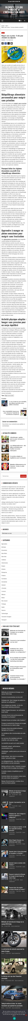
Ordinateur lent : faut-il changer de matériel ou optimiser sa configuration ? (5, 650)
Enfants (3, 569)
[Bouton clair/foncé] (20, 20)
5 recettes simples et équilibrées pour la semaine (5, 457)
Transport (3, 620)
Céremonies (4, 563)
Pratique (3, 604)
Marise (4, 40)
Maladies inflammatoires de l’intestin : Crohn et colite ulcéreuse (5, 466)
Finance (3, 575)
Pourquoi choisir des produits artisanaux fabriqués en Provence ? (17, 888)
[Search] (24, 20)
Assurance (4, 550)
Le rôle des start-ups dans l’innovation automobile (11, 977)
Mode (3, 597)
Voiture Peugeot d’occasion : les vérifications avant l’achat (5, 668)
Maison (3, 594)
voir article (4, 928)
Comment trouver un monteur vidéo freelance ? (13, 720)
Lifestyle (3, 588)
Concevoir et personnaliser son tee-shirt (5, 641)
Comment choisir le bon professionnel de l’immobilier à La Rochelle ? (5, 677)
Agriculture (4, 544)
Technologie (4, 613)
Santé (3, 32)
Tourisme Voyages (6, 616)
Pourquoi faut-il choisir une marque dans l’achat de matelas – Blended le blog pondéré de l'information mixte (13, 508)
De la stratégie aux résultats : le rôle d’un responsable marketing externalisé (5, 659)
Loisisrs (3, 591)
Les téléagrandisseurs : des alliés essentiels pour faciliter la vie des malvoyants (5, 448)
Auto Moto (4, 553)
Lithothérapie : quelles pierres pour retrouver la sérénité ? (5, 439)
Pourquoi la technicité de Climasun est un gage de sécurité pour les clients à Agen (17, 876)
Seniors (3, 610)
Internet (3, 585)
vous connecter (13, 424)
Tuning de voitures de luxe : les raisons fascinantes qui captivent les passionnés (12, 1004)
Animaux (3, 547)
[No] (26, 1015)
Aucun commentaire (15, 926)
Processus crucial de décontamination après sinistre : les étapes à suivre (13, 521)
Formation (4, 578)
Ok (14, 1018)
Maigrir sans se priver (9, 395)
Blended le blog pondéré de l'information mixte (14, 9)
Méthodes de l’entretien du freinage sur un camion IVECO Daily (5, 632)
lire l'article (4, 798)
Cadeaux (3, 559)
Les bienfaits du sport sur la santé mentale (12, 743)
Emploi (3, 566)
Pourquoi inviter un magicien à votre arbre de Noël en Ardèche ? (13, 497)
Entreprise (4, 572)
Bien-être (3, 556)
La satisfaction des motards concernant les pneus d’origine (12, 950)
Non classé (4, 601)
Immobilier (4, 582)
